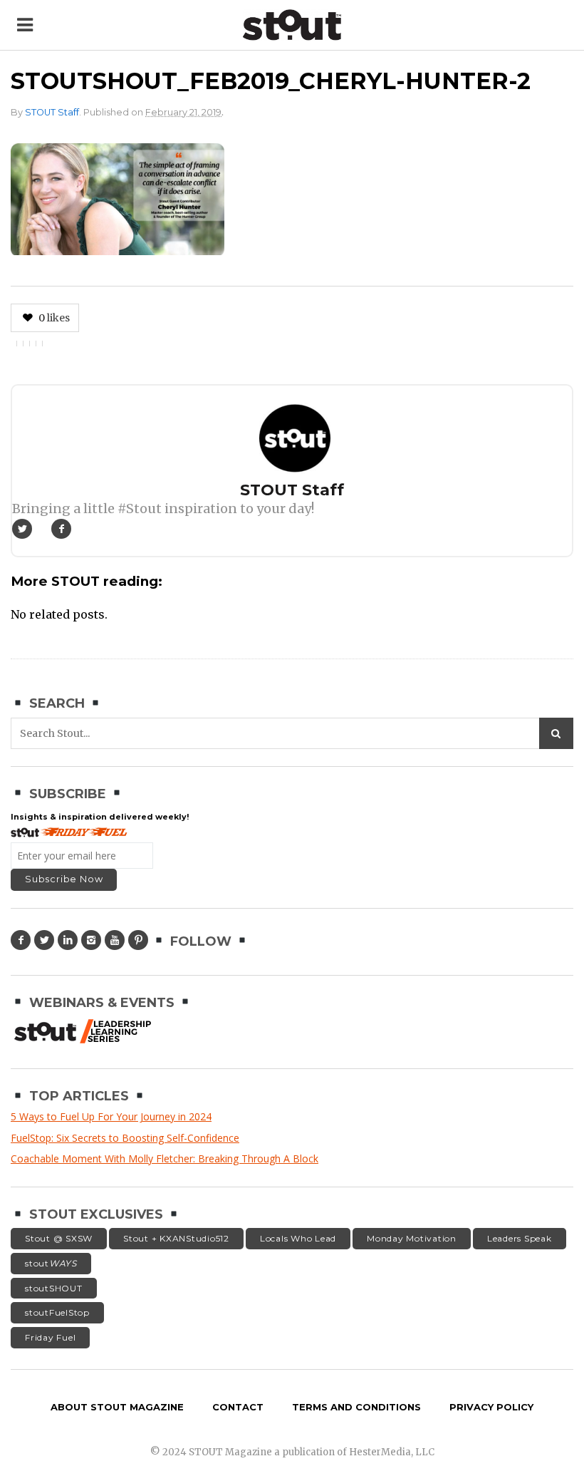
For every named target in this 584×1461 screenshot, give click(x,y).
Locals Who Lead (298, 1238)
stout (51, 1263)
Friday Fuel (50, 1337)
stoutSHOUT (54, 1288)
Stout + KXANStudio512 (176, 1238)
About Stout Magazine (117, 1407)
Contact (238, 1407)
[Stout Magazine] (292, 25)
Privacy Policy (491, 1407)
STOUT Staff (52, 112)
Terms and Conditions (356, 1407)
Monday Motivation (412, 1238)
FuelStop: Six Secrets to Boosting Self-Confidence (125, 1138)
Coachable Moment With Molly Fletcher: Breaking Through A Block (164, 1158)
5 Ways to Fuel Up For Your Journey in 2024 (111, 1116)
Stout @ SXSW (59, 1238)
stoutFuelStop (57, 1312)
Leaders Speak (519, 1238)
